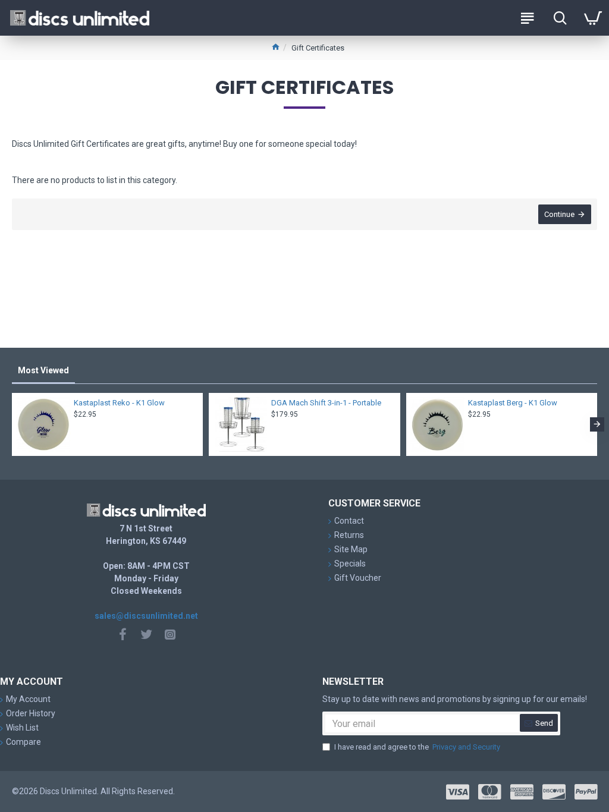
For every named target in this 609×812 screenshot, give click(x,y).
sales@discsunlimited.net (146, 616)
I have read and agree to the (417, 746)
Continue (559, 214)
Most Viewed (43, 370)
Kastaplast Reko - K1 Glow (119, 402)
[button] (12, 424)
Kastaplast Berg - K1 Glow (512, 402)
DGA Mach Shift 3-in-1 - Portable (326, 402)
